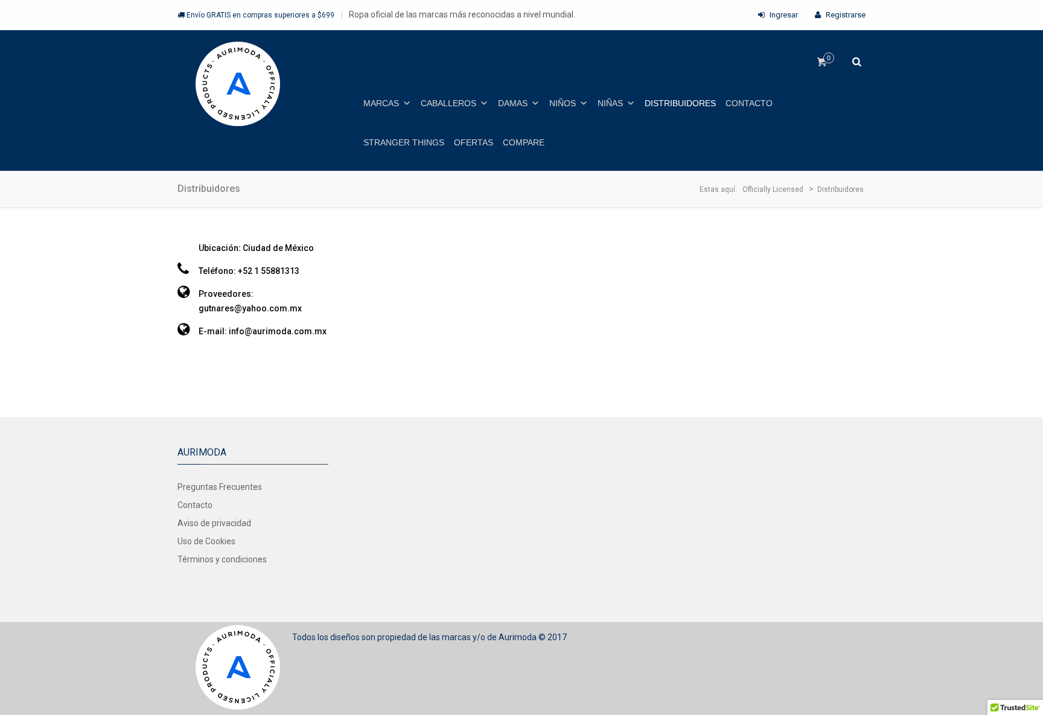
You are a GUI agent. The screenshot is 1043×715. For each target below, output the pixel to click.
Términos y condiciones (222, 559)
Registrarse (845, 14)
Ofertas (473, 142)
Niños (562, 103)
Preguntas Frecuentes (219, 487)
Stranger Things (403, 142)
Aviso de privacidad (214, 523)
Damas (513, 103)
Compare (523, 142)
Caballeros (448, 103)
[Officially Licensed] (237, 84)
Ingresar (783, 14)
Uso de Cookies (206, 541)
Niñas (610, 103)
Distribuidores (680, 103)
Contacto (749, 103)
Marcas (381, 103)
